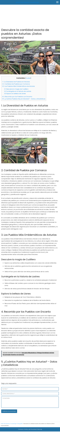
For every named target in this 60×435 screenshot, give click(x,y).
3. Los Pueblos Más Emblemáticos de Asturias (18, 86)
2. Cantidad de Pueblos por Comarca (16, 84)
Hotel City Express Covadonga (27, 2)
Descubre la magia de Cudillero (16, 89)
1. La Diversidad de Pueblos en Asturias (16, 82)
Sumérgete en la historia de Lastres (17, 91)
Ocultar (28, 78)
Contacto (20, 429)
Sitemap (39, 429)
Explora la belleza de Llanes (15, 94)
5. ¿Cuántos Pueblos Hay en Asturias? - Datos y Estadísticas (23, 99)
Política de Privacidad (30, 429)
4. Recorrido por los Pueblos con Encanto (17, 97)
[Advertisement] (30, 16)
